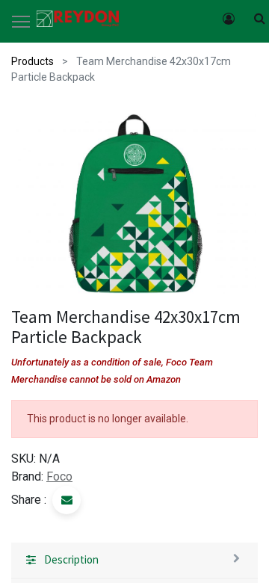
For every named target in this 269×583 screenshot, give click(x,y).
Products (32, 61)
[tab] (134, 561)
